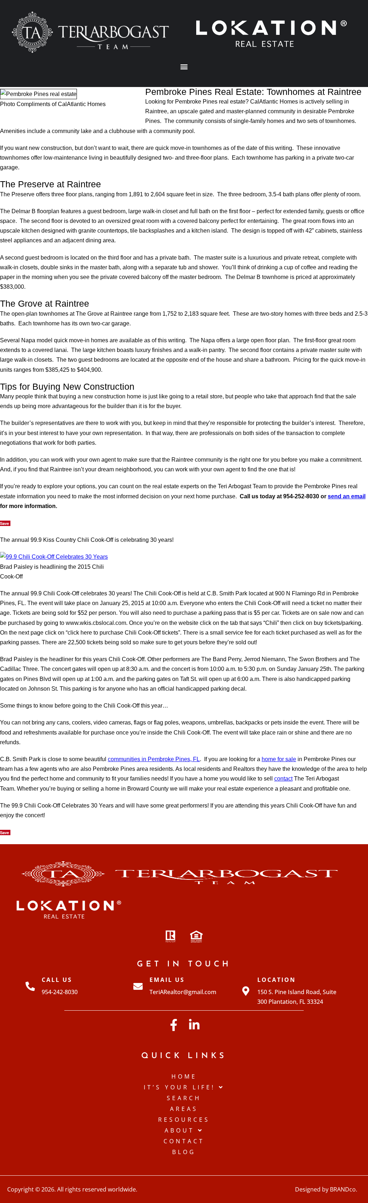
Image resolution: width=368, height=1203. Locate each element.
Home (184, 1076)
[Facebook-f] (174, 1025)
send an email (346, 496)
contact (283, 779)
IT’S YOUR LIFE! (179, 1087)
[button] (184, 67)
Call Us (57, 980)
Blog (184, 1152)
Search (184, 1098)
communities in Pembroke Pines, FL (154, 759)
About (179, 1130)
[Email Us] (138, 986)
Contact (184, 1141)
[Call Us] (30, 986)
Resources (184, 1120)
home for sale (279, 759)
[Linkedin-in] (194, 1025)
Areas (184, 1109)
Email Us (167, 980)
